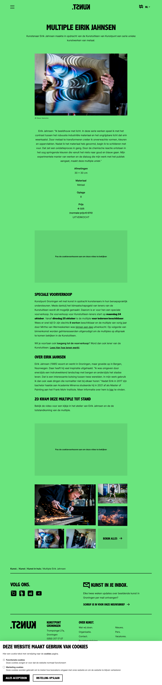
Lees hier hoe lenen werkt (64, 347)
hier (111, 389)
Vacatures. (120, 636)
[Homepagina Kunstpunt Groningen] (81, 7)
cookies (47, 654)
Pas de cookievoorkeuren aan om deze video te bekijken (81, 256)
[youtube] (38, 593)
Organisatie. (85, 632)
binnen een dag (84, 326)
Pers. (117, 632)
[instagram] (13, 593)
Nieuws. (119, 627)
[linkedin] (30, 593)
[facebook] (22, 593)
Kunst (22, 568)
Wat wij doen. (86, 627)
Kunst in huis (34, 568)
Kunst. (13, 568)
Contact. (83, 636)
